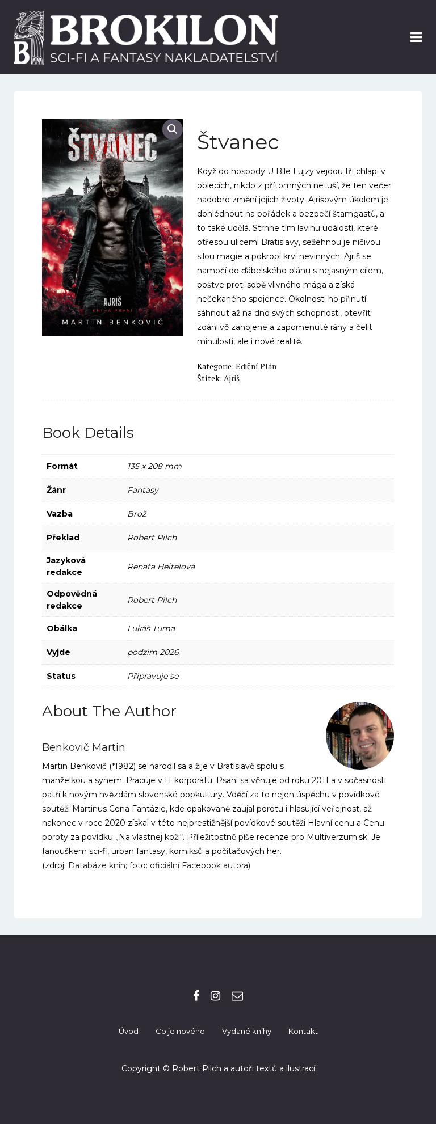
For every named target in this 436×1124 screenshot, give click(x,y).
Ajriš (232, 378)
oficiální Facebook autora (199, 865)
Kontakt (303, 1031)
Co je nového (180, 1031)
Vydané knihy (246, 1031)
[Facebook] (196, 996)
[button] (172, 129)
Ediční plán (256, 366)
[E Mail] (237, 996)
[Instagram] (215, 996)
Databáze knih (96, 865)
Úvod (129, 1031)
